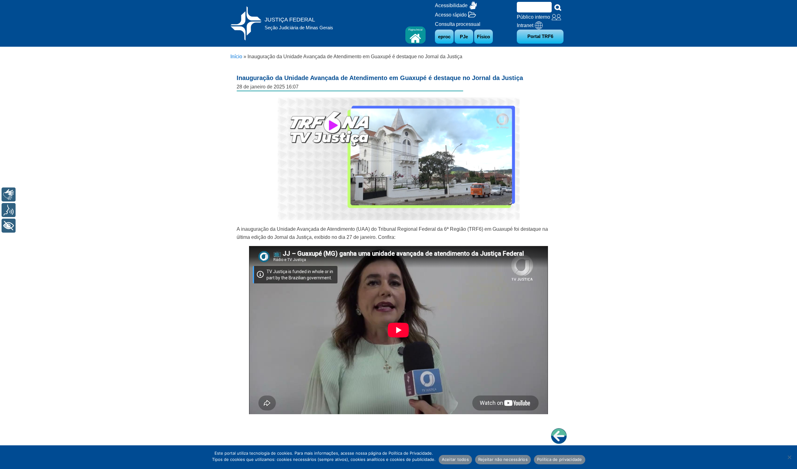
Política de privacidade (559, 459)
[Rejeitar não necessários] (789, 457)
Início (236, 56)
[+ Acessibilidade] (9, 226)
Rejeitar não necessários (503, 459)
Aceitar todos (455, 459)
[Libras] (9, 194)
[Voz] (9, 210)
